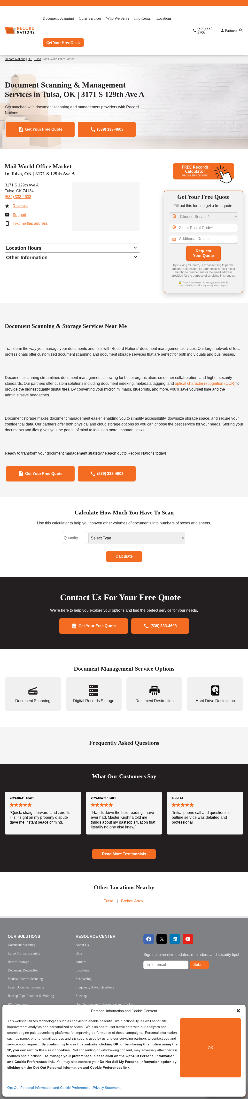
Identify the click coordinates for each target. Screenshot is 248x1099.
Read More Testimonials (124, 854)
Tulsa (37, 59)
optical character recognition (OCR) (205, 383)
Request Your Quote (203, 253)
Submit (199, 965)
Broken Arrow (132, 901)
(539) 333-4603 (18, 197)
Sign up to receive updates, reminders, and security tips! (191, 955)
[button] (238, 1010)
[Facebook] (148, 939)
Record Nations (15, 59)
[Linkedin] (175, 939)
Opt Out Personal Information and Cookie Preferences (48, 1088)
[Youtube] (188, 939)
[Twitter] (161, 939)
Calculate (124, 556)
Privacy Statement (107, 1088)
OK (210, 1048)
